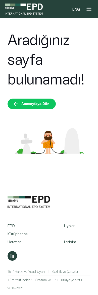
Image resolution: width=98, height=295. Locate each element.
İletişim (70, 241)
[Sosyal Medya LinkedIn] (12, 256)
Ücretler (14, 241)
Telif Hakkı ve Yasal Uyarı (26, 271)
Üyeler (69, 225)
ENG (76, 9)
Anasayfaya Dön (35, 104)
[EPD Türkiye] (29, 206)
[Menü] (89, 9)
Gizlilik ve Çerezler (65, 271)
